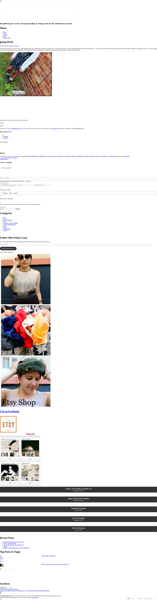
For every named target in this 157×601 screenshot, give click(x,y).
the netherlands (112, 156)
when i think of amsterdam (49, 555)
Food (4, 221)
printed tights (80, 156)
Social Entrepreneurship (9, 224)
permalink (126, 156)
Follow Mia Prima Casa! (13, 237)
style (100, 156)
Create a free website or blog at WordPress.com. (12, 590)
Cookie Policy (35, 597)
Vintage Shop (6, 38)
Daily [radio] (10, 193)
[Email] (7, 183)
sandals (86, 156)
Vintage (5, 35)
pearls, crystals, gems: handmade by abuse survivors (55, 564)
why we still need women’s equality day (13, 545)
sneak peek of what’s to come (8, 157)
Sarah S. (17, 46)
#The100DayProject (16, 128)
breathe (5, 546)
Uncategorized (7, 229)
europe (50, 156)
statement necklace (93, 156)
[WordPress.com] (1, 183)
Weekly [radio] (16, 193)
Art (4, 217)
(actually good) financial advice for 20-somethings (16, 547)
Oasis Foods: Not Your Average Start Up (13, 542)
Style (4, 36)
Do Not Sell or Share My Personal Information (37, 590)
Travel (5, 33)
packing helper (4, 159)
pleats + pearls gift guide (9, 543)
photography (67, 156)
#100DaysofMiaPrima (31, 156)
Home (4, 32)
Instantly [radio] (5, 193)
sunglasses (105, 156)
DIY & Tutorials (7, 220)
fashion (54, 156)
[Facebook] (4, 183)
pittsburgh (73, 156)
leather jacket (60, 156)
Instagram (55, 128)
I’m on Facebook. (10, 411)
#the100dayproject (42, 156)
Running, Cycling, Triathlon (10, 223)
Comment (3, 207)
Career (5, 218)
